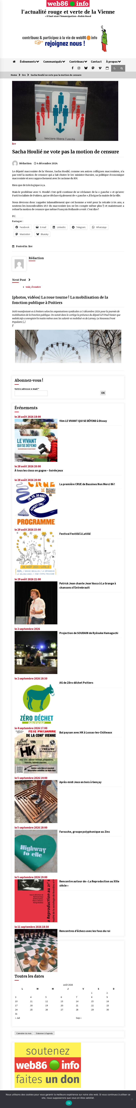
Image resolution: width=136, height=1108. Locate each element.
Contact (96, 61)
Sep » (78, 1017)
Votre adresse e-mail (27, 388)
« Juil (17, 1017)
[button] (114, 68)
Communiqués (52, 61)
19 (46, 1005)
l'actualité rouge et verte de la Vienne (68, 11)
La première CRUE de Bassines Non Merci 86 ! (87, 484)
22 (92, 1005)
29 (92, 1009)
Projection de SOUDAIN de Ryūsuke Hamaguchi (88, 633)
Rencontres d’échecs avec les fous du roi (84, 931)
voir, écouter (33, 286)
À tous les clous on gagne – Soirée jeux (39, 470)
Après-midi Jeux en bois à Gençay (80, 782)
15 (92, 1001)
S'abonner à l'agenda (44, 1033)
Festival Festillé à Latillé (75, 534)
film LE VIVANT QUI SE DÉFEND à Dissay (83, 421)
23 (107, 1005)
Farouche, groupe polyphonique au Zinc (84, 832)
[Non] (132, 1099)
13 (62, 1001)
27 (62, 1009)
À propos (112, 61)
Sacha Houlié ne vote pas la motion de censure (65, 152)
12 (46, 1001)
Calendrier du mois (24, 1033)
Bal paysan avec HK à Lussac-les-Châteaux (85, 732)
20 (62, 1005)
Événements (28, 61)
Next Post (19, 279)
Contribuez (76, 61)
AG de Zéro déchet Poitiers (76, 682)
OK (68, 1103)
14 (77, 1001)
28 (77, 1009)
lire (14, 143)
